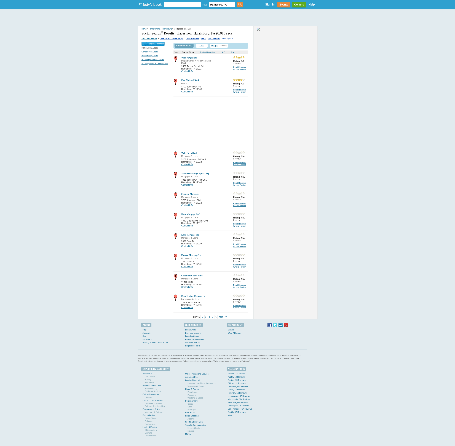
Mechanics (149, 382)
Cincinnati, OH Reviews (238, 386)
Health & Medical (150, 427)
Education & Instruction (152, 400)
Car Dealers (150, 377)
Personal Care (191, 401)
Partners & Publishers (194, 339)
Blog (144, 336)
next (221, 317)
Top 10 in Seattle (149, 38)
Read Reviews (239, 67)
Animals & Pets (191, 377)
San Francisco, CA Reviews (240, 409)
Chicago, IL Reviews (237, 383)
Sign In (231, 330)
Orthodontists (192, 38)
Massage (192, 409)
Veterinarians (150, 436)
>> (226, 317)
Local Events (190, 330)
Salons (190, 404)
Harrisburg (167, 29)
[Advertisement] (227, 18)
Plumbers (192, 395)
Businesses (182, 45)
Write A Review (234, 333)
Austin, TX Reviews (236, 377)
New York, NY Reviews (238, 402)
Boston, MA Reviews (237, 380)
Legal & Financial (156, 44)
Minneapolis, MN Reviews (239, 399)
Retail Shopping (192, 416)
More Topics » (227, 38)
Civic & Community (151, 394)
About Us (147, 333)
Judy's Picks (188, 52)
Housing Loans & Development (154, 63)
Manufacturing (151, 388)
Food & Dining (149, 415)
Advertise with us (192, 342)
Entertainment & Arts (151, 409)
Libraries (148, 397)
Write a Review (239, 69)
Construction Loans (149, 52)
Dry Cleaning (214, 38)
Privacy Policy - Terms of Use (155, 342)
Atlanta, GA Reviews (236, 374)
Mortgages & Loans (196, 386)
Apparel (191, 419)
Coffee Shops (151, 418)
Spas (190, 407)
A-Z (223, 52)
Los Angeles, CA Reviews (239, 396)
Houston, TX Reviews (237, 393)
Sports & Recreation (194, 422)
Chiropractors (151, 430)
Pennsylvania (154, 29)
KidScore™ (147, 339)
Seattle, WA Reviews (237, 412)
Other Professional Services (197, 374)
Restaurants (150, 424)
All (143, 44)
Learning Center (192, 336)
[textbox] (182, 4)
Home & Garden (192, 389)
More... (188, 434)
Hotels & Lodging (195, 428)
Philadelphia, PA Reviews (238, 406)
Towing (148, 379)
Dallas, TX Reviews (236, 390)
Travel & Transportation (195, 425)
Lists (202, 45)
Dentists (148, 433)
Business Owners (193, 333)
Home (144, 29)
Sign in (270, 4)
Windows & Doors (195, 398)
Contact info (187, 71)
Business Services (153, 391)
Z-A (232, 52)
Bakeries (148, 421)
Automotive (147, 374)
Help (312, 4)
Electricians (192, 392)
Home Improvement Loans (152, 59)
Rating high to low (207, 52)
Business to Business (152, 385)
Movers (191, 431)
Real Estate (190, 413)
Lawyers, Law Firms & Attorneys (202, 383)
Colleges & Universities (155, 406)
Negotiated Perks (192, 346)
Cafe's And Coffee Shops (171, 38)
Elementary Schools (153, 403)
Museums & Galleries (154, 412)
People (214, 45)
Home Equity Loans (149, 56)
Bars (203, 38)
